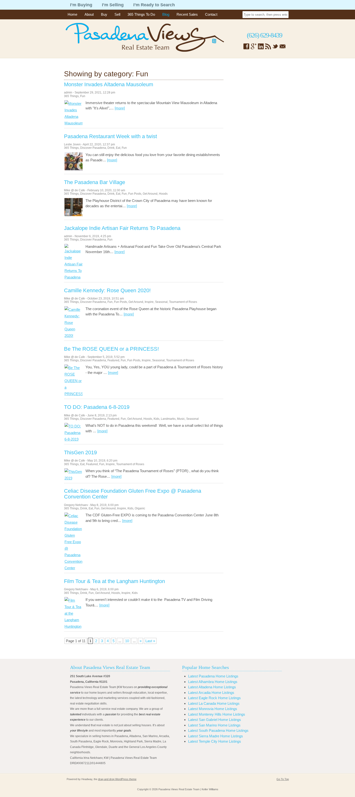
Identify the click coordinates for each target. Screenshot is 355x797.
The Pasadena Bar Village (94, 182)
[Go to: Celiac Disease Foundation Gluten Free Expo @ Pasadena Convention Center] (73, 568)
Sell (117, 14)
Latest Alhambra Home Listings (212, 682)
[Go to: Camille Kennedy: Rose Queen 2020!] (73, 336)
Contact (211, 14)
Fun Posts (134, 193)
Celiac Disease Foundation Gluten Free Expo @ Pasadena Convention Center (132, 494)
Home (72, 14)
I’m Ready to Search (154, 4)
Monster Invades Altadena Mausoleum (108, 84)
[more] (120, 108)
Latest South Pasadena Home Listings (218, 730)
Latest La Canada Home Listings (214, 703)
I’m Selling (113, 4)
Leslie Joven (72, 144)
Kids (156, 418)
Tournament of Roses (183, 302)
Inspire (149, 302)
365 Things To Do (141, 14)
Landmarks (168, 418)
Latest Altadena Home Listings (212, 687)
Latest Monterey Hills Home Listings (216, 714)
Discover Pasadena (93, 147)
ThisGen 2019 (80, 452)
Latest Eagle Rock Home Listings (214, 698)
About (89, 14)
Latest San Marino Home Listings (214, 725)
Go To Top (283, 779)
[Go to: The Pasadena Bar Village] (73, 215)
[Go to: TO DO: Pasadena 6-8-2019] (73, 439)
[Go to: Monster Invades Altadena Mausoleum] (73, 123)
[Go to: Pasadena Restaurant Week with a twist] (73, 169)
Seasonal (161, 302)
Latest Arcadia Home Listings (211, 692)
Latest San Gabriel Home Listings (214, 720)
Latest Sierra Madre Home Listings (215, 736)
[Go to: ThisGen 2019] (73, 478)
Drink (110, 147)
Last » (150, 641)
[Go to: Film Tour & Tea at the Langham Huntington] (73, 626)
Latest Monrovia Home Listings (212, 709)
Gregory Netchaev (76, 505)
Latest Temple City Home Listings (214, 741)
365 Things (71, 96)
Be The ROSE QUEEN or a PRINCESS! (111, 349)
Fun (82, 96)
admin (68, 92)
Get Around (150, 193)
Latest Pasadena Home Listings (213, 676)
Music (181, 418)
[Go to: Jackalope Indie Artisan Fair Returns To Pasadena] (73, 277)
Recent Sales (187, 14)
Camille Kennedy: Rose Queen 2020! (107, 290)
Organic (140, 508)
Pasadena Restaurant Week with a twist (110, 136)
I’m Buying (81, 4)
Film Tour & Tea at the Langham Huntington (114, 581)
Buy (104, 14)
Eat (118, 147)
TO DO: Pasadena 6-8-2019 (96, 407)
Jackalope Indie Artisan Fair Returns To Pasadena (122, 228)
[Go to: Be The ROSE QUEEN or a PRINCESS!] (73, 394)
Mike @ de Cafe (74, 190)
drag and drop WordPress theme (117, 779)
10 (127, 641)
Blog (165, 14)
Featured (113, 360)
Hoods (163, 193)
